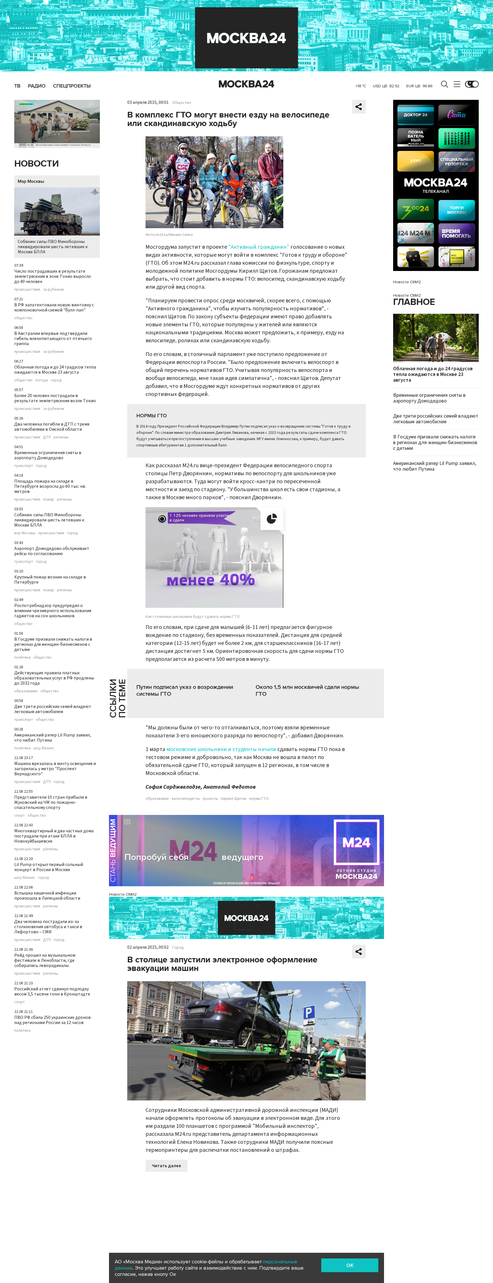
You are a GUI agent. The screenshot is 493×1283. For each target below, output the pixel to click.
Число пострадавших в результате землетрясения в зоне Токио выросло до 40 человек (52, 276)
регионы (61, 437)
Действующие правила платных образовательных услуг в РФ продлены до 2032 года (54, 678)
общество (23, 318)
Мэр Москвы (31, 181)
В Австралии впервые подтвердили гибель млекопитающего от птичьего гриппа (53, 338)
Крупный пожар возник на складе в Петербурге (50, 579)
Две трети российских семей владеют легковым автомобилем (52, 709)
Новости (36, 163)
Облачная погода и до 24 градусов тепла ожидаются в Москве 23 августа (55, 369)
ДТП (47, 437)
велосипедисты (186, 799)
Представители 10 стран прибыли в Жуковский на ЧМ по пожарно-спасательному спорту (50, 802)
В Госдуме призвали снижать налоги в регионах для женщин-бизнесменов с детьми (53, 644)
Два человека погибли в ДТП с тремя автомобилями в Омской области (51, 426)
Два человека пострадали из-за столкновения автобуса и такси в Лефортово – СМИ (48, 926)
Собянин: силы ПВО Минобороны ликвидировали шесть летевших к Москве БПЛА (53, 246)
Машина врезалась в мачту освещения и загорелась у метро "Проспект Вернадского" (55, 768)
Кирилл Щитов (233, 799)
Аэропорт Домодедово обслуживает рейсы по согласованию (51, 551)
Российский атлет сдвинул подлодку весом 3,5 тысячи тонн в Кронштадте (52, 991)
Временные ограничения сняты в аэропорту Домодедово (47, 455)
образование (26, 691)
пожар (48, 499)
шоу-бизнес (43, 748)
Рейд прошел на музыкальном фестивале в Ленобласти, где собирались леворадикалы (44, 960)
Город (178, 947)
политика (22, 657)
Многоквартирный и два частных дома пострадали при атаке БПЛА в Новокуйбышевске (54, 836)
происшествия (27, 290)
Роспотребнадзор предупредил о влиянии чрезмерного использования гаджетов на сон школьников (52, 610)
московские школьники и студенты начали (221, 749)
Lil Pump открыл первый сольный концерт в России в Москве (48, 867)
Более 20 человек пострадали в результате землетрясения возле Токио (55, 398)
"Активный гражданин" (258, 247)
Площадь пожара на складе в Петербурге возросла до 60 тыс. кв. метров (50, 486)
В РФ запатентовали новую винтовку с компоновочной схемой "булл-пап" (54, 307)
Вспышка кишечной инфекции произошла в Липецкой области (47, 895)
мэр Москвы (24, 533)
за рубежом (53, 290)
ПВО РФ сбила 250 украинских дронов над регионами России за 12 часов (52, 1020)
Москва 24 (246, 84)
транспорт (23, 466)
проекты (210, 799)
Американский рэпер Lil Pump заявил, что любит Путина (52, 737)
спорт (19, 815)
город (56, 380)
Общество (181, 103)
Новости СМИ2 (123, 894)
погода (41, 380)
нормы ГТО (259, 799)
